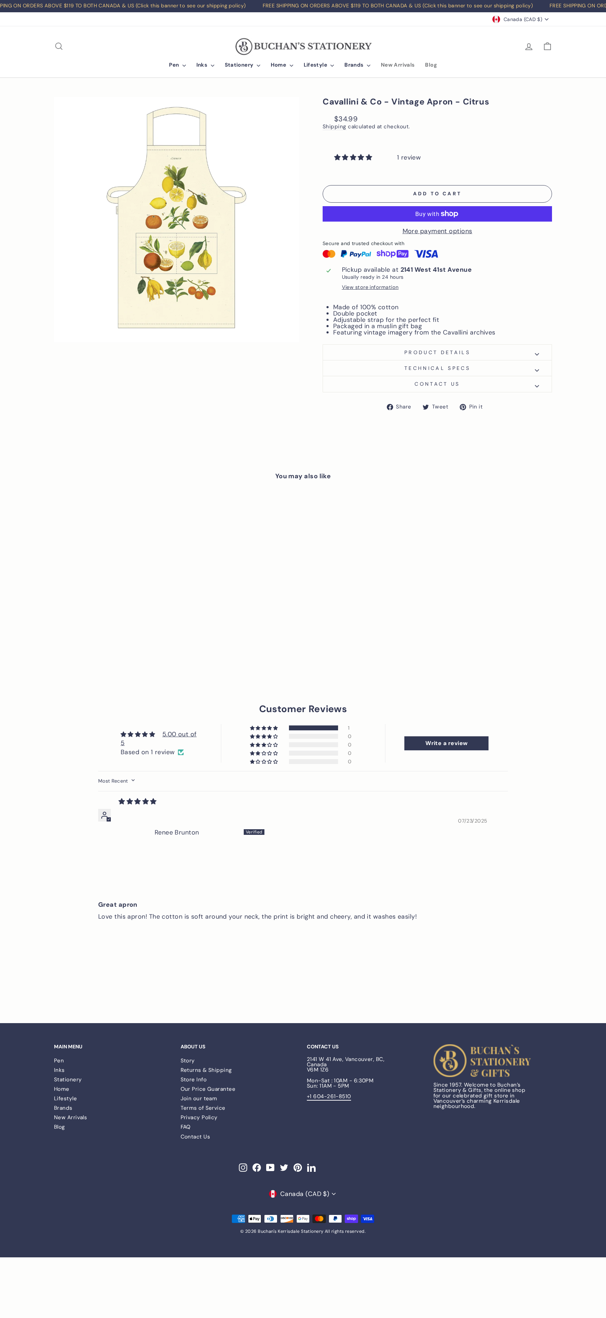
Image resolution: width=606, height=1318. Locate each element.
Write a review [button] (446, 743)
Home (279, 64)
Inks (202, 64)
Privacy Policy (199, 1117)
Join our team (199, 1098)
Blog (431, 64)
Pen (175, 64)
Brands (354, 64)
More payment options (437, 231)
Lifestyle (316, 64)
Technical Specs (437, 368)
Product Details (437, 352)
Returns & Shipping (206, 1070)
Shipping (334, 127)
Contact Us (195, 1136)
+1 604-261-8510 (329, 1096)
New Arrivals (398, 64)
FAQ (186, 1126)
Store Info (194, 1079)
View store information (370, 287)
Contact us (437, 384)
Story (188, 1060)
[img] (137, 801)
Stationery (240, 64)
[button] (354, 157)
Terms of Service (203, 1107)
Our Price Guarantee (208, 1089)
